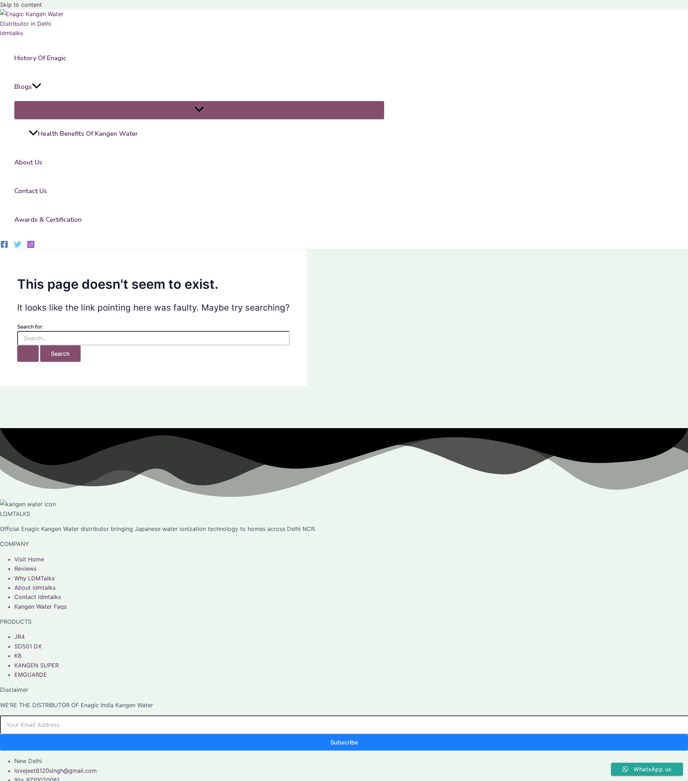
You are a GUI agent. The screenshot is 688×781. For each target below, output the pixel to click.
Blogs (23, 86)
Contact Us (30, 191)
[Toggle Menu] (199, 110)
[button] (36, 86)
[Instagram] (31, 246)
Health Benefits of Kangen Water (88, 133)
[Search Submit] (28, 353)
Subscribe (344, 742)
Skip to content (21, 4)
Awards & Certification (48, 219)
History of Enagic (40, 58)
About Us (28, 162)
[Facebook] (4, 246)
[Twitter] (17, 246)
